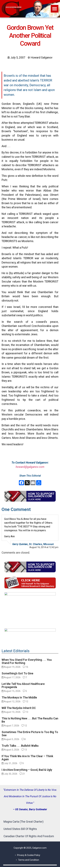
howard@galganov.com (30, 466)
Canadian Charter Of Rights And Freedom (29, 836)
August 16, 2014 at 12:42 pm (43, 547)
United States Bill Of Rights (20, 829)
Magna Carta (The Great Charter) (24, 821)
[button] (54, 9)
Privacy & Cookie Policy (28, 855)
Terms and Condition (28, 860)
